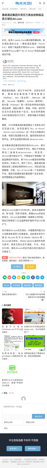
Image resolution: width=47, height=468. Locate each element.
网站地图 (36, 462)
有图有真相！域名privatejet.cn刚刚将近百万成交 (12, 356)
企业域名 (16, 285)
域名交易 (32, 9)
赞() (17, 267)
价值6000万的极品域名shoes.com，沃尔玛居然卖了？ (34, 329)
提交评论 (38, 416)
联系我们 (14, 448)
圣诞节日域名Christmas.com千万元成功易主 (12, 329)
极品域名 (27, 285)
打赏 (30, 267)
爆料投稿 (32, 448)
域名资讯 (23, 9)
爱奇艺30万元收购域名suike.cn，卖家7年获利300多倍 (12, 383)
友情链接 (13, 462)
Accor (6, 285)
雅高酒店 (38, 285)
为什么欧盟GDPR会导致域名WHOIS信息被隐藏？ (35, 297)
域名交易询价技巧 (9, 294)
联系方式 (21, 462)
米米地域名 (23, 3)
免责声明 (29, 462)
